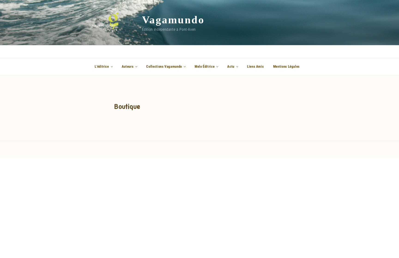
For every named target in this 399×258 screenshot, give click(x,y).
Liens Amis (255, 66)
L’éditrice (102, 66)
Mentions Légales (286, 66)
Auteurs (127, 66)
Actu (230, 66)
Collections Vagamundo (164, 66)
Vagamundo (173, 20)
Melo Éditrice (205, 66)
